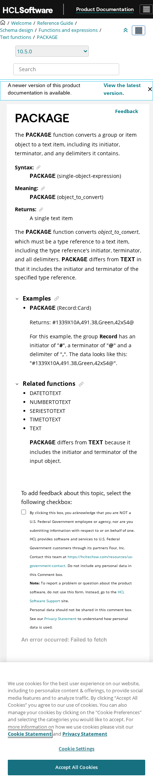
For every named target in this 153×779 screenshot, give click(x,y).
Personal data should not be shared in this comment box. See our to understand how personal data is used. (81, 618)
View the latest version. (122, 89)
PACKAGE (47, 37)
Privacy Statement (60, 618)
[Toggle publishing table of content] (138, 30)
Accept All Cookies (76, 767)
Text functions (15, 37)
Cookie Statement (30, 733)
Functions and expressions (68, 30)
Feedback (126, 111)
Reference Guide (55, 23)
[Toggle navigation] (146, 9)
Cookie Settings (76, 748)
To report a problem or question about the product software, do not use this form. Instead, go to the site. (81, 591)
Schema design (16, 30)
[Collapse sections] (126, 30)
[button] (17, 298)
